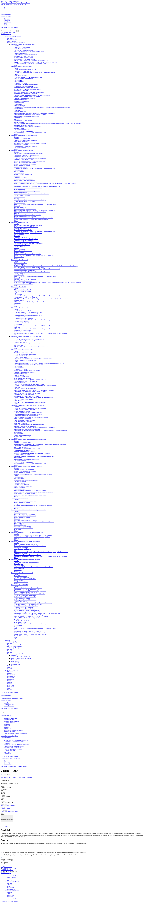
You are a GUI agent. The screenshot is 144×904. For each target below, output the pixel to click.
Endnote (8, 808)
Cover (2, 811)
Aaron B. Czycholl (27, 777)
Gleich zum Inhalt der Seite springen (10, 1)
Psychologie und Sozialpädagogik (9, 805)
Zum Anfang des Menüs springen (9, 27)
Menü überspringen (6, 14)
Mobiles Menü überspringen (8, 32)
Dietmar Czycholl (16, 777)
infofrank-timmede (6, 867)
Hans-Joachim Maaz (6, 777)
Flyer (16, 811)
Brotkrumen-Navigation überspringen (10, 758)
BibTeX (3, 808)
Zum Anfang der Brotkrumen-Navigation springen (14, 766)
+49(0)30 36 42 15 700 (9, 868)
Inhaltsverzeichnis (9, 811)
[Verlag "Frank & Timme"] (15, 3)
